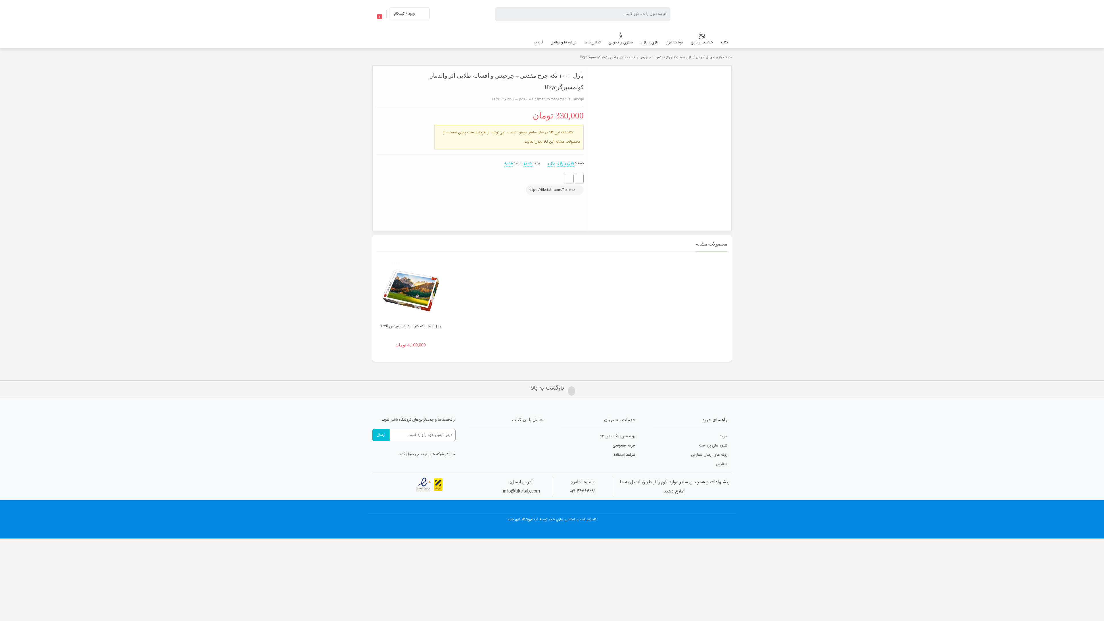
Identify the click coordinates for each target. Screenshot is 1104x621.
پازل (699, 57)
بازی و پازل (714, 57)
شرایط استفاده (624, 455)
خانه (729, 57)
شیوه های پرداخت (713, 445)
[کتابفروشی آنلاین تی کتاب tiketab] (705, 14)
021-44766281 (582, 491)
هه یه (528, 163)
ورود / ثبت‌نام (404, 14)
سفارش (721, 464)
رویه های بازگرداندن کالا (617, 436)
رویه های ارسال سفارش (709, 455)
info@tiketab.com (521, 491)
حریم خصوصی (624, 445)
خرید (723, 436)
